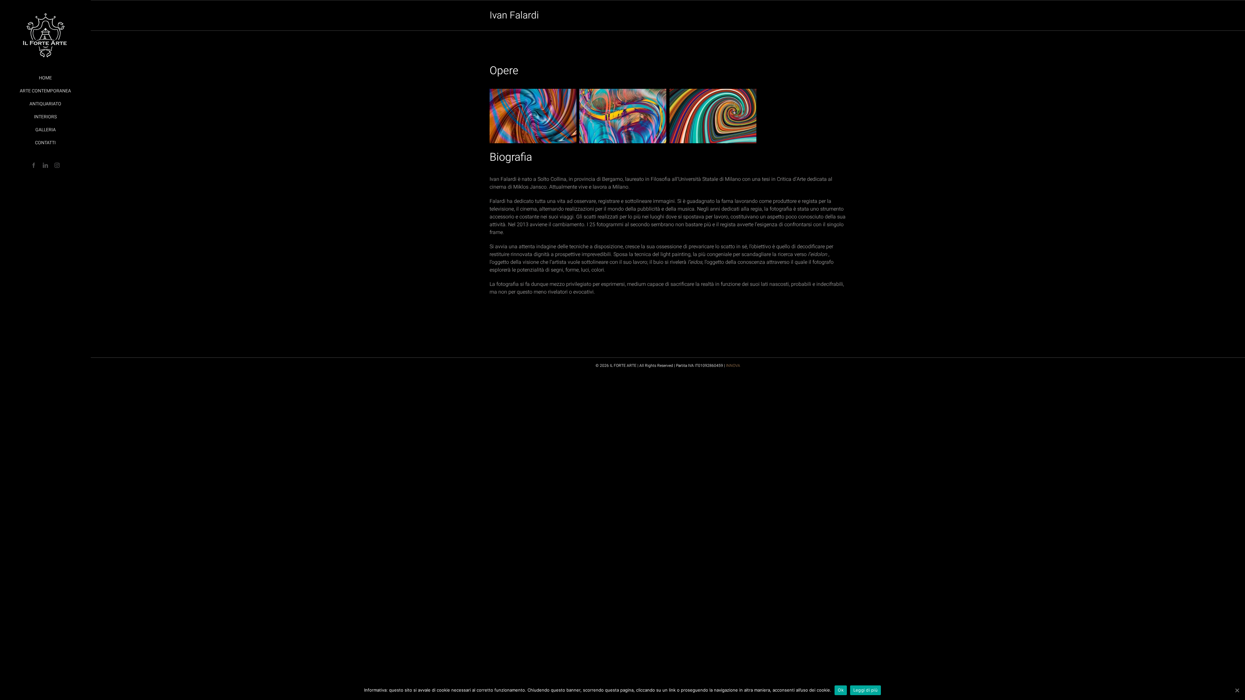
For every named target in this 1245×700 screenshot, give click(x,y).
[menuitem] (45, 78)
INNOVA (733, 365)
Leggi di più (865, 690)
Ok (841, 690)
